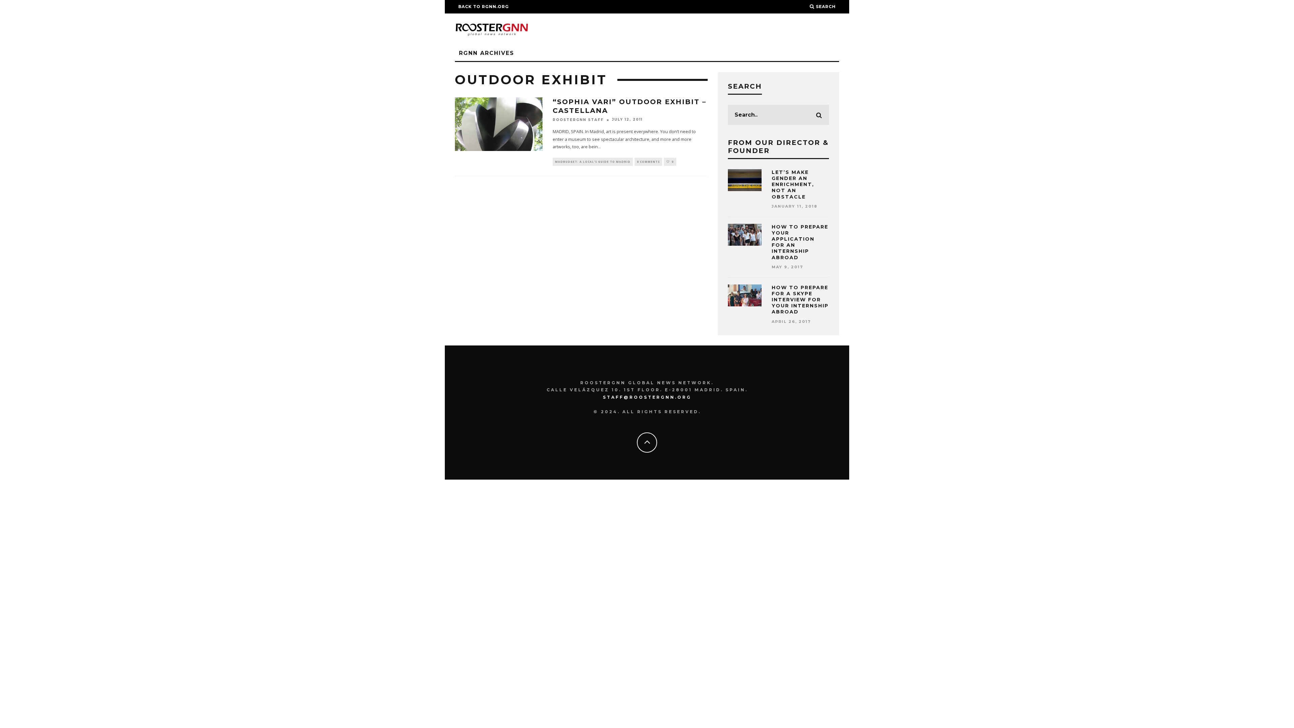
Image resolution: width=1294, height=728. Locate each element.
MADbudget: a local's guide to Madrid (592, 161)
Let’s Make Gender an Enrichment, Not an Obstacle (793, 184)
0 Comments (648, 161)
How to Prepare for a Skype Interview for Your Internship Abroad (800, 299)
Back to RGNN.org (483, 6)
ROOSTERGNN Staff (578, 120)
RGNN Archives (486, 53)
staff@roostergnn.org (647, 397)
